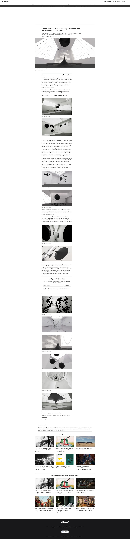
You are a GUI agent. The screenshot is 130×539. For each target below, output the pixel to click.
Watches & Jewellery (58, 4)
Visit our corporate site (76, 535)
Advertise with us (55, 527)
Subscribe (123, 1)
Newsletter (70, 74)
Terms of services (53, 288)
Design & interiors (44, 4)
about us (48, 526)
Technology (72, 4)
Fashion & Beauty (66, 4)
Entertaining (88, 4)
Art (42, 26)
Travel (84, 4)
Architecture (37, 4)
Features (59, 36)
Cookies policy (81, 526)
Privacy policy (74, 526)
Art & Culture (51, 4)
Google (52, 148)
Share (44, 74)
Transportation (78, 4)
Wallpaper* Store (95, 4)
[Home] (32, 4)
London (50, 78)
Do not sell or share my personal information (69, 527)
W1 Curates (57, 149)
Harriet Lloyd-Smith (46, 36)
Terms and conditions (66, 526)
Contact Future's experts (56, 526)
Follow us (65, 74)
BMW (70, 148)
